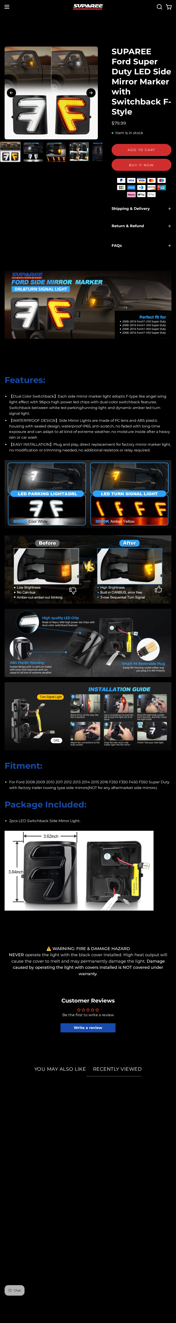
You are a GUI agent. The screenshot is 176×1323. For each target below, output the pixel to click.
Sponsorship (17, 1180)
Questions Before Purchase (121, 1205)
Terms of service (21, 1221)
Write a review (88, 1028)
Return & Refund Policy (116, 1196)
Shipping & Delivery (131, 208)
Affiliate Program (22, 1188)
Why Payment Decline (116, 1180)
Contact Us (104, 1213)
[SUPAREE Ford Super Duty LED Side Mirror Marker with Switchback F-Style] (10, 152)
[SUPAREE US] (88, 7)
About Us (14, 1163)
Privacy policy (19, 1213)
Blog (9, 1205)
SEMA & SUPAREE (23, 1171)
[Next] (91, 92)
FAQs (117, 245)
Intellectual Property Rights (33, 1196)
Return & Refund (128, 226)
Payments (103, 1171)
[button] (159, 7)
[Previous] (11, 92)
